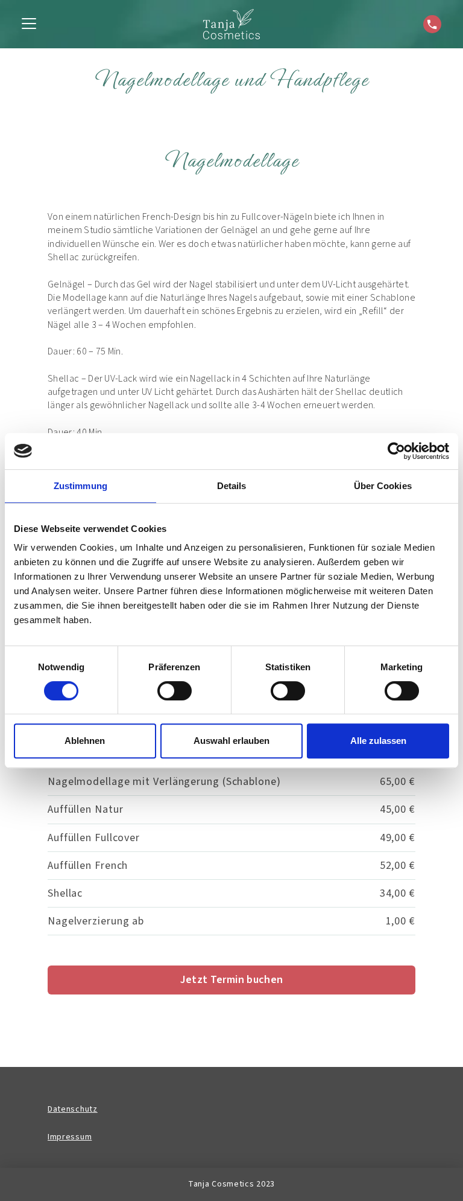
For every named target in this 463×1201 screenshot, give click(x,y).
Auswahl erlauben (231, 740)
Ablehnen (85, 740)
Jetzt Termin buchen (231, 979)
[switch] (174, 690)
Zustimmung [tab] (80, 486)
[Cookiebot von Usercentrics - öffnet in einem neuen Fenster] (396, 451)
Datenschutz (73, 1109)
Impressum (70, 1137)
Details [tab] (232, 486)
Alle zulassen (378, 740)
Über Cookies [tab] (383, 486)
